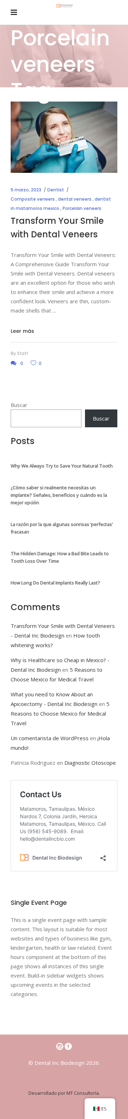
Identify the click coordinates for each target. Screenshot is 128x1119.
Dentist (55, 190)
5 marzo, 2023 (26, 190)
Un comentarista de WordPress (50, 738)
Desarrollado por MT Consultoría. (64, 1093)
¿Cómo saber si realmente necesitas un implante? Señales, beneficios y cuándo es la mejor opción (59, 495)
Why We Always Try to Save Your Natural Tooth (62, 466)
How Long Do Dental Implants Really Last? (55, 582)
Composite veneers (33, 199)
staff (22, 353)
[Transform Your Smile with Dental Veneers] (64, 137)
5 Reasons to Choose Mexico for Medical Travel (60, 713)
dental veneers (74, 199)
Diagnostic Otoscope (90, 762)
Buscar (19, 404)
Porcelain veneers (82, 208)
